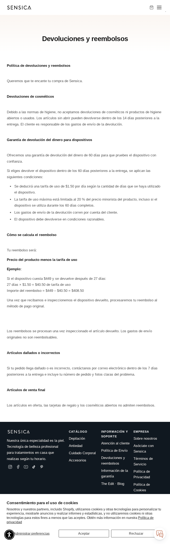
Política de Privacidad (142, 474)
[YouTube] (26, 467)
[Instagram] (10, 467)
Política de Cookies (142, 487)
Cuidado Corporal (82, 453)
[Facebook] (18, 467)
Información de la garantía (114, 473)
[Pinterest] (41, 467)
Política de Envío (114, 451)
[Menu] (159, 7)
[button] (9, 534)
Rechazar (136, 533)
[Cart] (151, 7)
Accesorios (77, 460)
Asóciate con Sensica (144, 448)
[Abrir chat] (159, 533)
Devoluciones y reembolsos (113, 460)
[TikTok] (33, 467)
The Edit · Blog (112, 484)
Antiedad (75, 446)
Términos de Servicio (143, 461)
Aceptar (84, 533)
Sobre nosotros (145, 439)
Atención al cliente (115, 443)
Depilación (77, 439)
